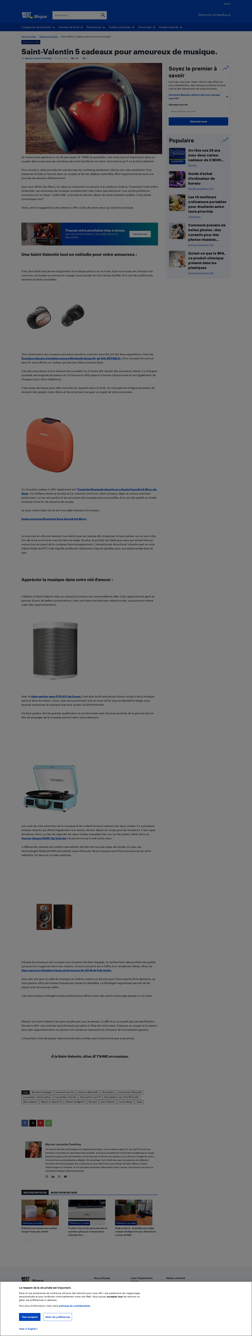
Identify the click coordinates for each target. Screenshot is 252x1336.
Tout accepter (30, 1316)
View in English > (28, 1328)
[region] (126, 1308)
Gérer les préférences (57, 1316)
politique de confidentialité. (75, 1305)
